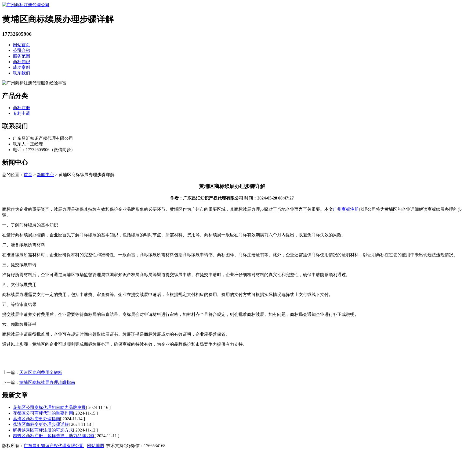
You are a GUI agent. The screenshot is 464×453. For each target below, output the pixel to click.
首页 (28, 174)
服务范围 (21, 56)
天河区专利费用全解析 (40, 372)
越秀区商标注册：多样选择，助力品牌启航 (54, 435)
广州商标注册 (346, 209)
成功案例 (21, 67)
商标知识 (21, 61)
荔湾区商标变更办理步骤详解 (41, 424)
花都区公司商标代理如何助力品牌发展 (49, 407)
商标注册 (21, 107)
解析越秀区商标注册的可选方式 (43, 430)
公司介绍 (21, 50)
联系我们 (21, 73)
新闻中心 (45, 174)
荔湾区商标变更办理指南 (36, 418)
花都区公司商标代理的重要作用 (43, 413)
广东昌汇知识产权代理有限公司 (54, 445)
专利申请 (21, 113)
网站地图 (95, 445)
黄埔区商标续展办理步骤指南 (47, 382)
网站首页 (21, 44)
